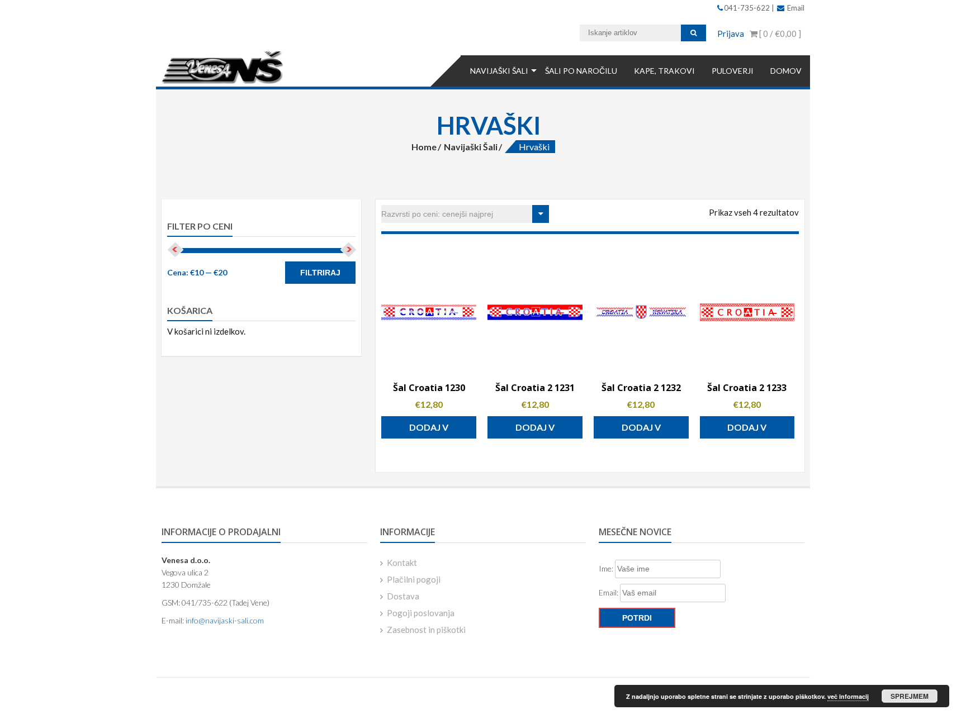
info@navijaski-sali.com (225, 620)
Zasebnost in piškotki (426, 630)
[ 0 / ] (779, 33)
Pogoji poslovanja (420, 613)
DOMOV (786, 70)
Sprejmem (910, 696)
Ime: (607, 568)
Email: (609, 592)
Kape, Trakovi (664, 70)
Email (794, 7)
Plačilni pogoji (414, 579)
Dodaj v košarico (428, 430)
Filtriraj (320, 272)
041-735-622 (747, 7)
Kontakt (402, 563)
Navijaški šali (499, 70)
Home (424, 146)
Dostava (403, 596)
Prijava (730, 33)
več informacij (848, 696)
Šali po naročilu (581, 70)
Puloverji (733, 70)
